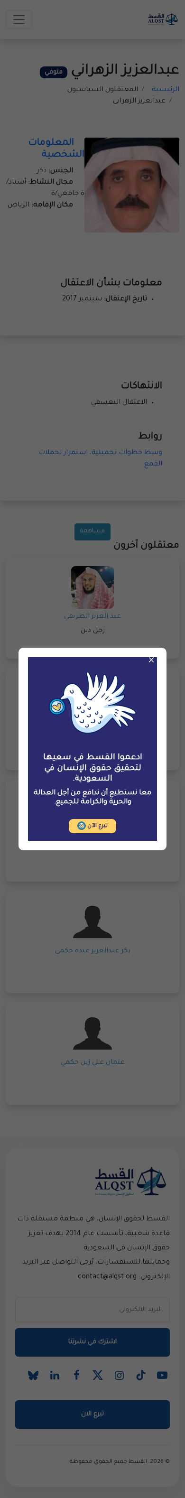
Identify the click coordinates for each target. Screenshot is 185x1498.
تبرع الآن (97, 826)
